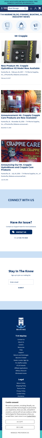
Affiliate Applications (21, 368)
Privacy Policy (21, 391)
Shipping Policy (21, 386)
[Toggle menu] (31, 8)
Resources (21, 347)
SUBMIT (21, 287)
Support (21, 352)
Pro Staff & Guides (21, 363)
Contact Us (21, 339)
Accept (20, 422)
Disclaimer (21, 396)
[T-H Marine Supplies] (4, 8)
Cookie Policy (31, 416)
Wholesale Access (21, 373)
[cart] (39, 8)
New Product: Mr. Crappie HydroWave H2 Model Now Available (20, 67)
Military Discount (21, 371)
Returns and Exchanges (21, 355)
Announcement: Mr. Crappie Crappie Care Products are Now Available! (20, 116)
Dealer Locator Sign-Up (21, 360)
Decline (19, 427)
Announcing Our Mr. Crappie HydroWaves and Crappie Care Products (17, 167)
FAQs (21, 350)
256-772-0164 (23, 238)
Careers (21, 345)
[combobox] (18, 8)
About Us (21, 342)
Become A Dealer (21, 358)
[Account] (35, 8)
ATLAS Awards (21, 365)
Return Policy (21, 383)
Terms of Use (21, 388)
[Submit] (25, 8)
